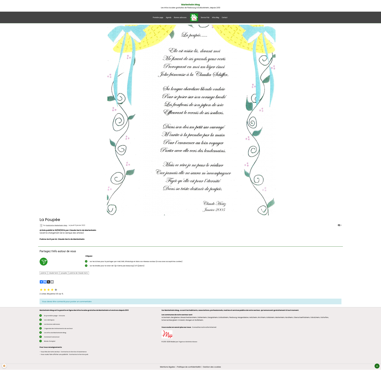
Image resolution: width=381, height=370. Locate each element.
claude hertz (53, 273)
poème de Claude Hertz (78, 273)
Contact (224, 17)
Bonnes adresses (180, 17)
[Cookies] (4, 366)
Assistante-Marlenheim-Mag (56, 225)
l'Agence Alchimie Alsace (187, 342)
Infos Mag (215, 17)
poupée (64, 273)
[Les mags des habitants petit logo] (167, 334)
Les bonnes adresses (52, 324)
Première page (158, 17)
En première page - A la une (54, 316)
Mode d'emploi (49, 341)
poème (43, 273)
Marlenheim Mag (190, 4)
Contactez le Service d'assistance (74, 352)
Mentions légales (167, 367)
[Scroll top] (377, 366)
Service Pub (205, 17)
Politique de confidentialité (189, 367)
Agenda (168, 17)
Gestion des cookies (212, 367)
